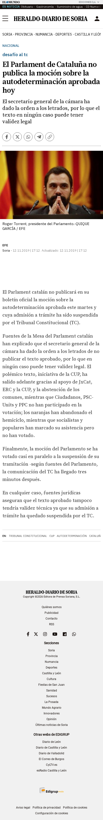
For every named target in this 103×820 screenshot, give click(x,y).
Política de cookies (75, 807)
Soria (51, 650)
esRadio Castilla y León (52, 770)
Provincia (52, 656)
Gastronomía (45, 6)
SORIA (7, 34)
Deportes (51, 667)
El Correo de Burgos (51, 759)
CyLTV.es (51, 764)
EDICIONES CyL (87, 2)
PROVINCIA (24, 34)
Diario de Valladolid (51, 753)
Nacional (10, 46)
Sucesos (51, 696)
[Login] (97, 18)
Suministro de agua (70, 6)
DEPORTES (64, 34)
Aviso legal (23, 807)
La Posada (51, 702)
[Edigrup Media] (51, 790)
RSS (51, 624)
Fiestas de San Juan (51, 684)
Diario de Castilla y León (51, 747)
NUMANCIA (44, 34)
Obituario (27, 6)
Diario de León (51, 742)
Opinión (51, 719)
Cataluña (95, 536)
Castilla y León (51, 673)
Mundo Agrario (51, 707)
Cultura (51, 679)
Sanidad (51, 690)
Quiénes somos (52, 607)
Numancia (51, 662)
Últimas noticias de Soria (51, 725)
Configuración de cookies (51, 813)
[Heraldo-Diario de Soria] (51, 18)
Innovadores (52, 713)
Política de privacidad (47, 807)
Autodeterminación (72, 536)
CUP (51, 536)
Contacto (51, 618)
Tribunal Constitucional (28, 536)
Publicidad (51, 613)
